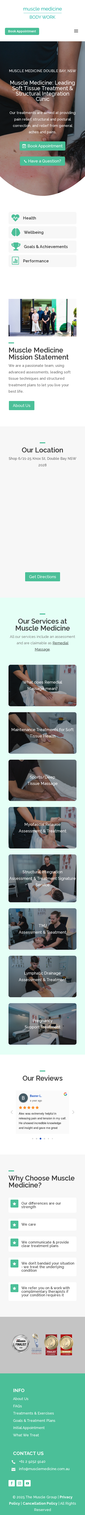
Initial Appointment (29, 1428)
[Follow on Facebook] (11, 1483)
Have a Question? (42, 161)
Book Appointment (22, 31)
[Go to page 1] (36, 1138)
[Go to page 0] (32, 1138)
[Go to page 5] (52, 1138)
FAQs (17, 1406)
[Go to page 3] (44, 1138)
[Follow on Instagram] (19, 1483)
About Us (21, 405)
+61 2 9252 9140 (32, 1461)
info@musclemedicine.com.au (44, 1469)
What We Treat (26, 1435)
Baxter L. (36, 1096)
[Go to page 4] (48, 1138)
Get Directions (42, 576)
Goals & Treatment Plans (34, 1420)
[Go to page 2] (41, 1139)
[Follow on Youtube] (27, 1483)
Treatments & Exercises (33, 1413)
